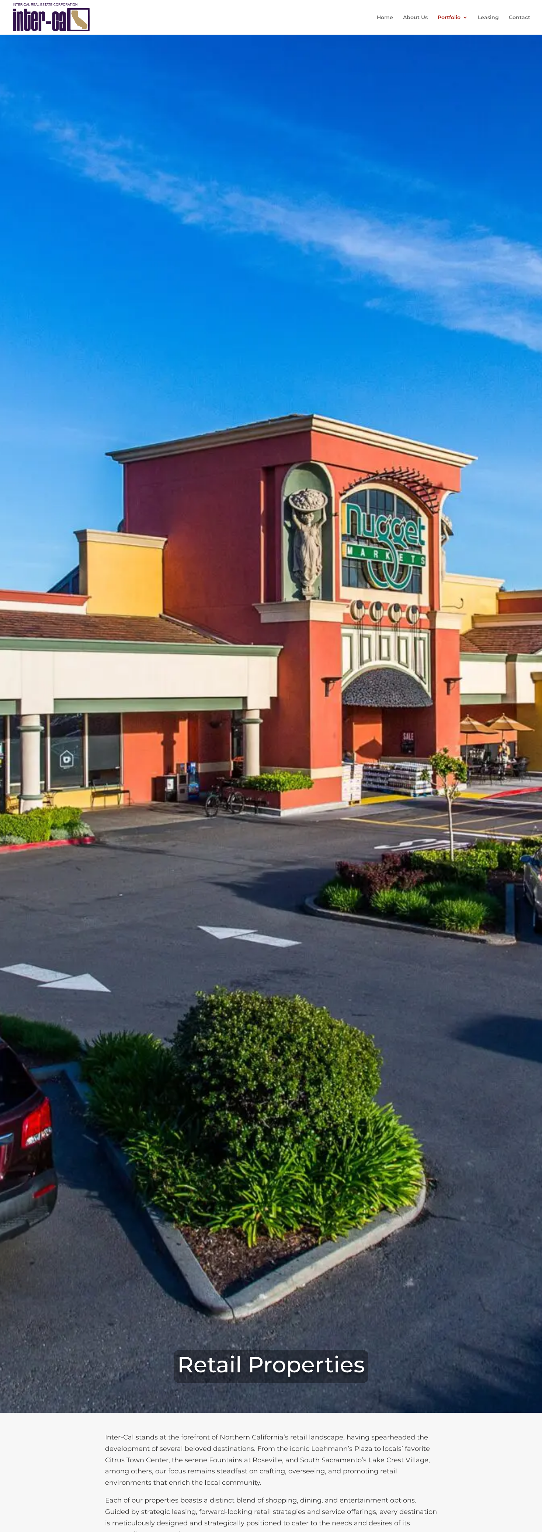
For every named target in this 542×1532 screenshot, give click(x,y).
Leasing (488, 18)
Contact (519, 18)
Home (385, 18)
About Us (415, 18)
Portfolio (449, 18)
